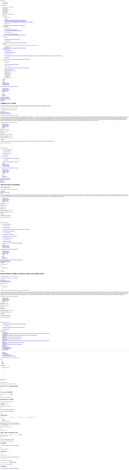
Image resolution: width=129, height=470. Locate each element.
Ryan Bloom (15, 236)
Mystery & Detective (20, 20)
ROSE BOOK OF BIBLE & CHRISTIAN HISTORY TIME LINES (13, 327)
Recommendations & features (19, 59)
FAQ (11, 344)
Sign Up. (10, 464)
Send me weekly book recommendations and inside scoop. (9, 424)
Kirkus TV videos (30, 335)
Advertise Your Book (47, 55)
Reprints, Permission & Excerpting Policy (6, 349)
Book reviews (4, 8)
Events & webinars (27, 59)
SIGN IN (5, 2)
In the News (35, 335)
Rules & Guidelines (21, 42)
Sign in (20, 434)
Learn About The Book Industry (44, 340)
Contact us (4, 345)
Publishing (10, 52)
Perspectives (9, 34)
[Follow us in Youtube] (2, 363)
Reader (3, 419)
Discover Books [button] (5, 332)
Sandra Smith (21, 229)
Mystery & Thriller (16, 30)
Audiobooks (6, 20)
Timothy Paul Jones (4, 276)
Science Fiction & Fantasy (8, 21)
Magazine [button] (4, 43)
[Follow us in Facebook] (2, 361)
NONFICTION (4, 176)
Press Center (14, 344)
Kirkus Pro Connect (14, 342)
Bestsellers (6, 25)
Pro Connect (4, 13)
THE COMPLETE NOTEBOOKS (8, 234)
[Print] (3, 91)
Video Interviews (5, 11)
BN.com (9, 113)
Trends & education (7, 59)
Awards (12, 34)
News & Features (5, 10)
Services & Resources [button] (5, 48)
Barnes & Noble (5, 113)
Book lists (9, 25)
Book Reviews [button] (4, 15)
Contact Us (4, 352)
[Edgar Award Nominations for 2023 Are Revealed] (10, 158)
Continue (11, 394)
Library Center (6, 57)
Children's (16, 29)
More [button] (3, 60)
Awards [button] (3, 35)
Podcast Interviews (5, 12)
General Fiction (6, 29)
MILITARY (37, 141)
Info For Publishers (19, 344)
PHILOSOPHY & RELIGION (24, 141)
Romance (25, 20)
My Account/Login (21, 342)
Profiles (5, 34)
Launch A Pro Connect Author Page (56, 55)
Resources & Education (8, 50)
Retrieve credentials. (10, 411)
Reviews (3, 94)
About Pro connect (18, 67)
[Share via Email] (5, 126)
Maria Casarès (11, 229)
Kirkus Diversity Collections (6, 342)
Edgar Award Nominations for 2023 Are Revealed (10, 161)
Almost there (3, 404)
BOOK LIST (5, 86)
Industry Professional (5, 421)
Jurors (19, 39)
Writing (5, 52)
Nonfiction (14, 21)
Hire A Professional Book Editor (9, 55)
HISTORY (4, 95)
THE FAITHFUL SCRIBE (6, 153)
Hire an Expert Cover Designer (39, 55)
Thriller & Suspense (14, 20)
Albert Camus (3, 189)
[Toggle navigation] (0, 5)
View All (5, 19)
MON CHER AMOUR (6, 227)
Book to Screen (25, 335)
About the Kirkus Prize (14, 39)
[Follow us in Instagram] (2, 362)
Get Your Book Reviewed (19, 55)
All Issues (8, 338)
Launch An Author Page (25, 67)
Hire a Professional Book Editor (7, 340)
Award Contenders (15, 42)
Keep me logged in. (3, 425)
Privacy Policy (4, 346)
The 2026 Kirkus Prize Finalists (13, 86)
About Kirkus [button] (4, 343)
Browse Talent (12, 67)
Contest (9, 344)
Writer (3, 420)
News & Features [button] (5, 26)
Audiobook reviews (5, 9)
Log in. (10, 426)
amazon (1, 113)
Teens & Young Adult (42, 333)
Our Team (6, 344)
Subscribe (19, 338)
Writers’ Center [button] (4, 339)
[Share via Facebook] (6, 89)
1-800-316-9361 (6, 445)
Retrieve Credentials (13, 462)
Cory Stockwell (27, 229)
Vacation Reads (22, 25)
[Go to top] (2, 365)
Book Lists (7, 335)
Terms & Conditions (5, 354)
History (24, 21)
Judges (25, 42)
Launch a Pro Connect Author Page (33, 340)
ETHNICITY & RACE (50, 141)
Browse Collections (7, 64)
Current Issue (4, 338)
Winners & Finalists (7, 39)
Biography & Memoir (19, 21)
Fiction (9, 20)
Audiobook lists (13, 25)
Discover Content (7, 67)
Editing (8, 52)
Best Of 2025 (18, 25)
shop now (2, 98)
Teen (13, 29)
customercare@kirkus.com (15, 445)
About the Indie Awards (8, 42)
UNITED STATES (43, 141)
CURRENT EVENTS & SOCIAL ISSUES (7, 141)
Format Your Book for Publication (28, 55)
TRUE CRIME (32, 141)
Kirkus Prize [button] (4, 336)
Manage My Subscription (14, 338)
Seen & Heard (15, 34)
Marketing (14, 52)
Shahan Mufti (5, 154)
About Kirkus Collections (15, 64)
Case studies (13, 59)
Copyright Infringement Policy (7, 347)
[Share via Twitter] (5, 125)
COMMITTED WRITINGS (7, 241)
